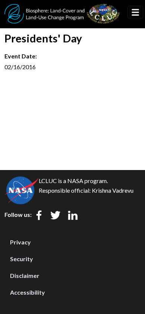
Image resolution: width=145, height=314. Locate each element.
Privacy (20, 242)
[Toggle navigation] (135, 12)
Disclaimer (24, 275)
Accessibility (27, 292)
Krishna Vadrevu (112, 190)
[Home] (62, 8)
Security (21, 258)
